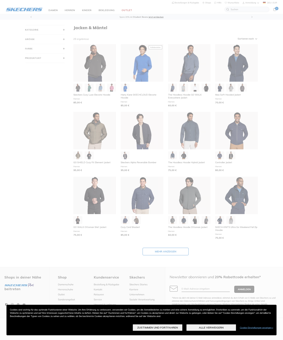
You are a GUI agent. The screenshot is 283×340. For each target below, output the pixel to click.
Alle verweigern (211, 327)
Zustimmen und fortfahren (157, 327)
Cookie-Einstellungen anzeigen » (256, 327)
